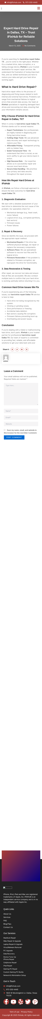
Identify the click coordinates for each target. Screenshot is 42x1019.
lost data (25, 273)
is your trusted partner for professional (21, 335)
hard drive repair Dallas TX (21, 23)
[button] (38, 8)
